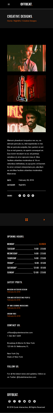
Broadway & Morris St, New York (21, 343)
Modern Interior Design (17, 289)
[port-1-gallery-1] (26, 58)
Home (9, 21)
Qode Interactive (21, 407)
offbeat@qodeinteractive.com (20, 332)
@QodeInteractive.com (26, 377)
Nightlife (17, 21)
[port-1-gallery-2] (26, 88)
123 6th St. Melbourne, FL (18, 346)
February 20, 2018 (13, 292)
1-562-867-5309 (14, 336)
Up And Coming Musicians (17, 305)
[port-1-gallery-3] (26, 119)
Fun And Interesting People (18, 297)
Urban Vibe (11, 313)
